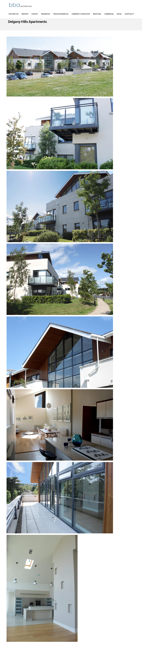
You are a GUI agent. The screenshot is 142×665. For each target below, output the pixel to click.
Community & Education (81, 14)
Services (25, 14)
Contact (34, 14)
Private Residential (61, 14)
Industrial (97, 14)
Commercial (109, 14)
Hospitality (129, 14)
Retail (119, 14)
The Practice (13, 14)
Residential (45, 14)
